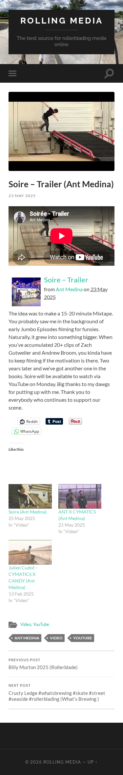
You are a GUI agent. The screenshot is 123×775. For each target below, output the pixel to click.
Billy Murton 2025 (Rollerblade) (43, 664)
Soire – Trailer (66, 279)
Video (25, 624)
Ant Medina (69, 289)
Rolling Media (61, 20)
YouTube (41, 624)
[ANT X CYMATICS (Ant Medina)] (79, 496)
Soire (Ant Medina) (28, 511)
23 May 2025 (22, 195)
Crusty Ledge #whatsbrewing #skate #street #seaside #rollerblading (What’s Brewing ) (57, 692)
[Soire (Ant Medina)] (30, 496)
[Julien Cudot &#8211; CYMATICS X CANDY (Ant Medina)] (30, 552)
